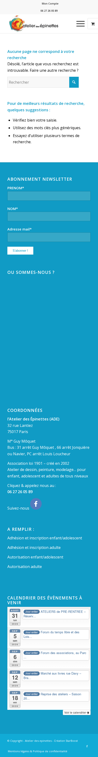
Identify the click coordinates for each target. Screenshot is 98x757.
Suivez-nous (18, 508)
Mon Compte (50, 3)
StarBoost (72, 740)
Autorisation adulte (24, 566)
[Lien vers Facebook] (87, 746)
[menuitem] (50, 3)
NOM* (12, 208)
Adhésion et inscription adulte (34, 547)
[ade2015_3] (40, 23)
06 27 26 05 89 (20, 491)
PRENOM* (15, 187)
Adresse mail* (19, 229)
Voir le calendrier (75, 712)
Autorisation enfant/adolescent (35, 557)
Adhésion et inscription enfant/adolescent (44, 538)
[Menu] (78, 23)
